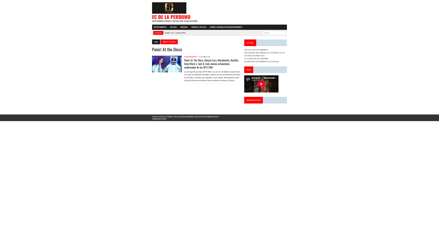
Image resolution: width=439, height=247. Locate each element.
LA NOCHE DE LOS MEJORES (256, 58)
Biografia (184, 27)
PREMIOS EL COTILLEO (198, 27)
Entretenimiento (160, 27)
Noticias (173, 27)
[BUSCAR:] (274, 32)
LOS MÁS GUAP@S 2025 (254, 55)
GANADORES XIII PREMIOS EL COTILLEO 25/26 (264, 52)
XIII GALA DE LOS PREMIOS (256, 49)
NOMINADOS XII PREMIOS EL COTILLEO (261, 61)
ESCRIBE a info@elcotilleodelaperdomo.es (226, 27)
